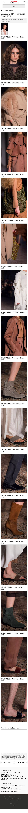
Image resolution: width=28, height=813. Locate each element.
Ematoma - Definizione (6, 774)
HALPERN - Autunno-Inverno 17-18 (9, 788)
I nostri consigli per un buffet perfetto (9, 791)
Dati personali (8, 798)
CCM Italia (20, 798)
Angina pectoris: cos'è (6, 787)
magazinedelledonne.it (15, 755)
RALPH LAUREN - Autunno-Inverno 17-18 (11, 790)
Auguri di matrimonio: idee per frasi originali (11, 772)
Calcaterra (10, 10)
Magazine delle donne (7, 755)
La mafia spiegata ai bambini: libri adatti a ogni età (12, 785)
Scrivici (11, 796)
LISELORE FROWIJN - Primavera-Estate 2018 (12, 776)
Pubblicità (14, 798)
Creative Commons (14, 756)
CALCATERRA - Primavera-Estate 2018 (7, 763)
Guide (5, 10)
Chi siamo (6, 796)
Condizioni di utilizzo (18, 796)
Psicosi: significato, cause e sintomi (9, 775)
